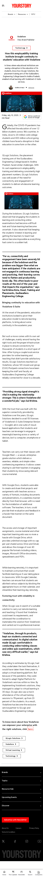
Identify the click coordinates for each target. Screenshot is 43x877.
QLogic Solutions (13, 738)
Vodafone (10, 744)
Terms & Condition (8, 832)
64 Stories (31, 87)
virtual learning (13, 750)
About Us (5, 828)
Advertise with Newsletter (15, 820)
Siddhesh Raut (19, 87)
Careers (18, 828)
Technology (20, 48)
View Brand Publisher (26, 40)
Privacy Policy (34, 828)
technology (11, 756)
